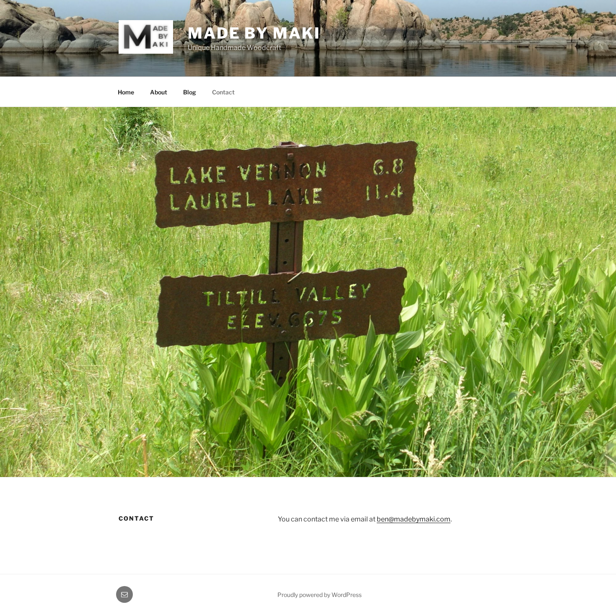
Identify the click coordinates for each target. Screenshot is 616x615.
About (158, 92)
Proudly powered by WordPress (319, 594)
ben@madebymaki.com (413, 519)
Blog (189, 92)
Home (126, 92)
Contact (223, 92)
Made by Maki (254, 33)
